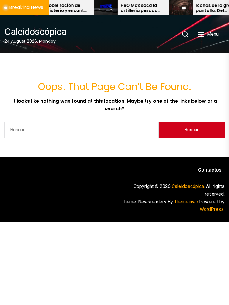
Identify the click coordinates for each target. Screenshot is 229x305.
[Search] (185, 34)
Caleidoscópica (35, 31)
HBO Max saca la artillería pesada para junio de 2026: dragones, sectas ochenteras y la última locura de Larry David (138, 8)
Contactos (210, 170)
